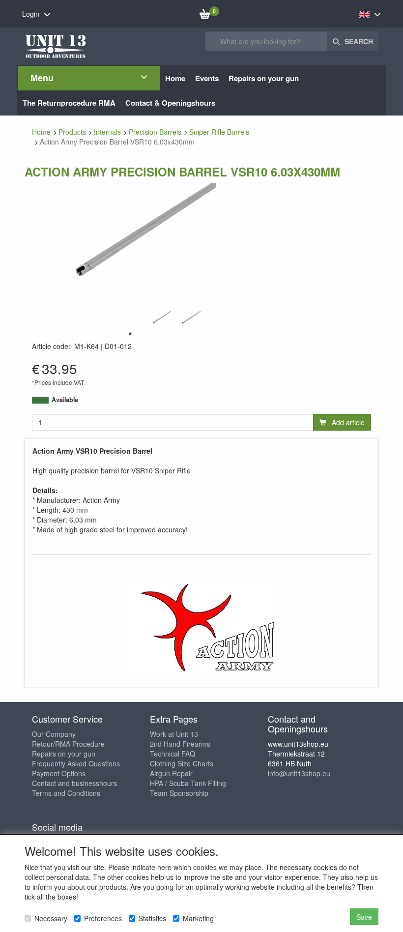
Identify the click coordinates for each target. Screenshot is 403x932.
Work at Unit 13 (174, 734)
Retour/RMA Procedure (68, 744)
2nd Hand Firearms (180, 744)
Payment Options (59, 773)
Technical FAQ (172, 753)
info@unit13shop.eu (299, 773)
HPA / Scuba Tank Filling (188, 783)
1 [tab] (130, 334)
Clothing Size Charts (181, 763)
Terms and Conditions (66, 793)
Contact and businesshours (74, 783)
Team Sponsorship (179, 793)
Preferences (103, 918)
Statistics (152, 918)
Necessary (50, 918)
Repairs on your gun (63, 753)
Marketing (198, 918)
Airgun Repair (171, 773)
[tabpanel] (159, 318)
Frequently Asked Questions (76, 763)
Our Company (54, 734)
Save (364, 917)
